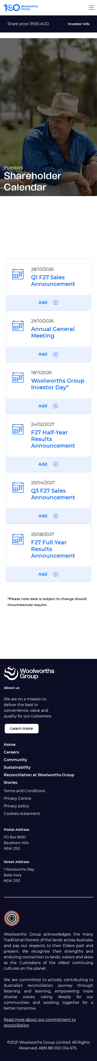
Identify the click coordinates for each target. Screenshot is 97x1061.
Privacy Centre (17, 798)
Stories (10, 782)
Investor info (78, 24)
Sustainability (17, 767)
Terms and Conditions (24, 791)
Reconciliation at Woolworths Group (39, 775)
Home (10, 744)
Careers (11, 752)
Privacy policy (16, 806)
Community (15, 760)
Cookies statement (22, 813)
